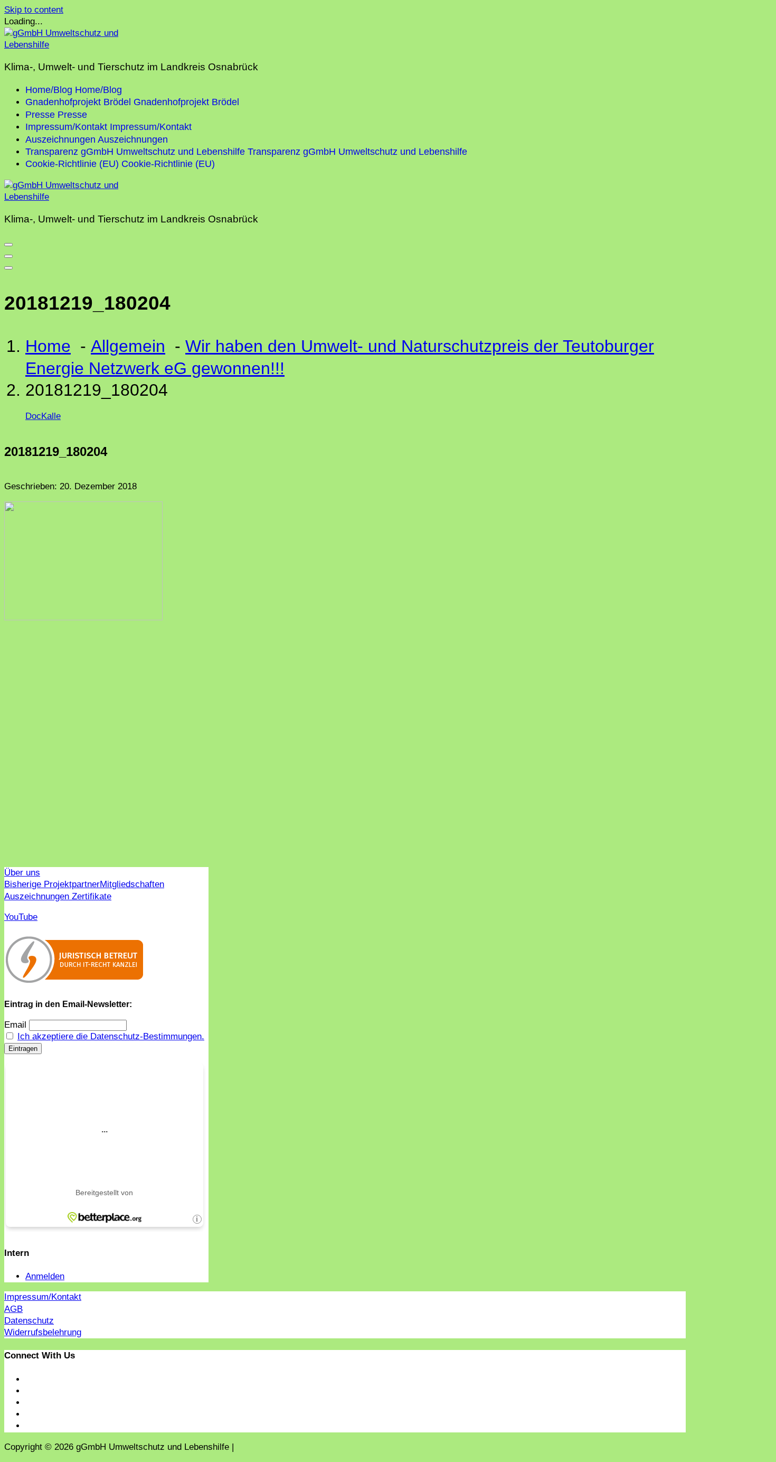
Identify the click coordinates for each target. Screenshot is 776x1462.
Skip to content (33, 10)
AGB (13, 1309)
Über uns (22, 873)
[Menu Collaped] (8, 244)
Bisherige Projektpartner (52, 884)
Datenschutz (29, 1321)
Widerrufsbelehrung (42, 1332)
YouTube (20, 917)
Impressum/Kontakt (42, 1297)
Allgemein (128, 346)
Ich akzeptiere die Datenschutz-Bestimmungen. (110, 1036)
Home (48, 346)
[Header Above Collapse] (8, 267)
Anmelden (44, 1276)
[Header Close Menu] (8, 256)
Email (15, 1025)
